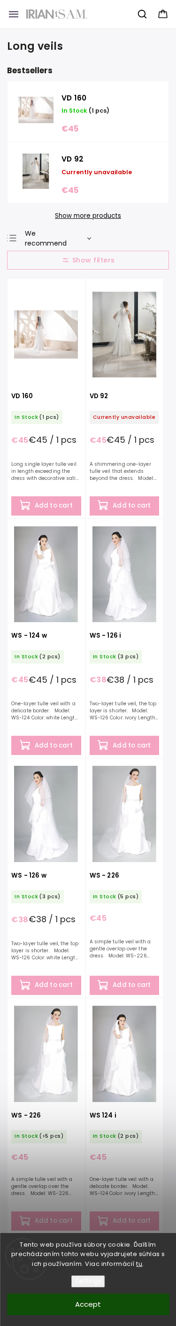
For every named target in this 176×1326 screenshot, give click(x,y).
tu (139, 1263)
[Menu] (13, 14)
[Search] (143, 14)
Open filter (88, 260)
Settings (88, 1281)
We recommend (46, 238)
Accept (88, 1304)
